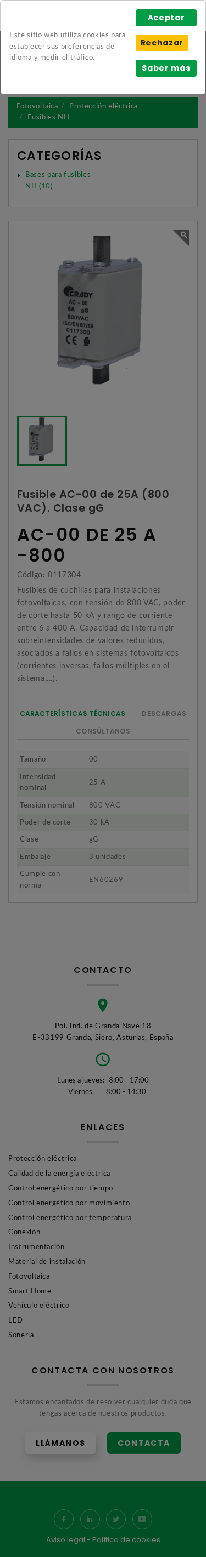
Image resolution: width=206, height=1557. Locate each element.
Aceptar (166, 17)
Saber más (166, 67)
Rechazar (162, 42)
